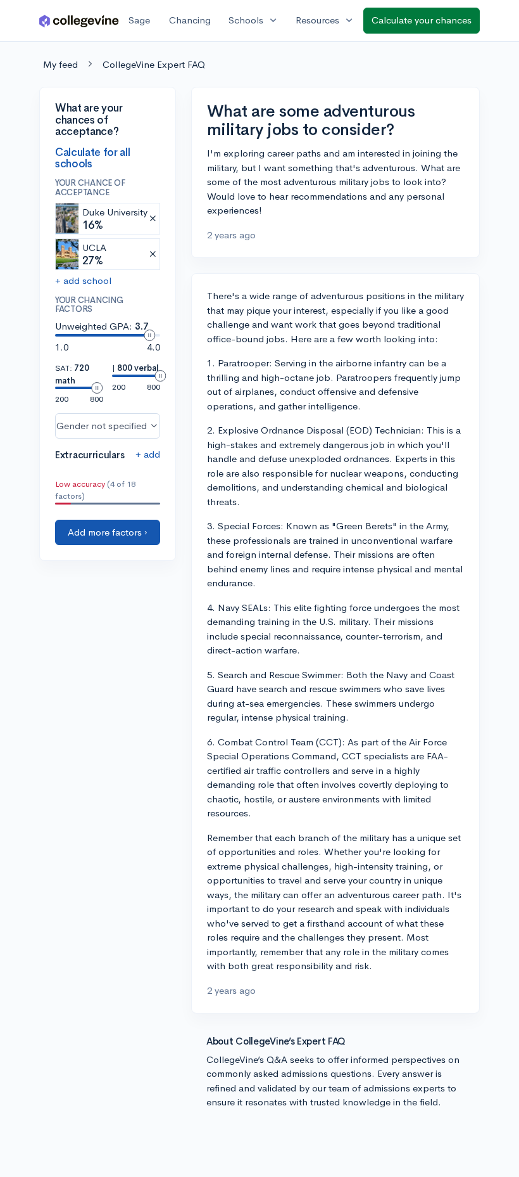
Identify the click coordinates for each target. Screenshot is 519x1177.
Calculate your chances (422, 20)
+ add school (83, 280)
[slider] (149, 335)
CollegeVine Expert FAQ (154, 64)
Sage (139, 20)
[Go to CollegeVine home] (79, 20)
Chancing (190, 20)
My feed (60, 64)
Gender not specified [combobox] (101, 426)
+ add (147, 454)
